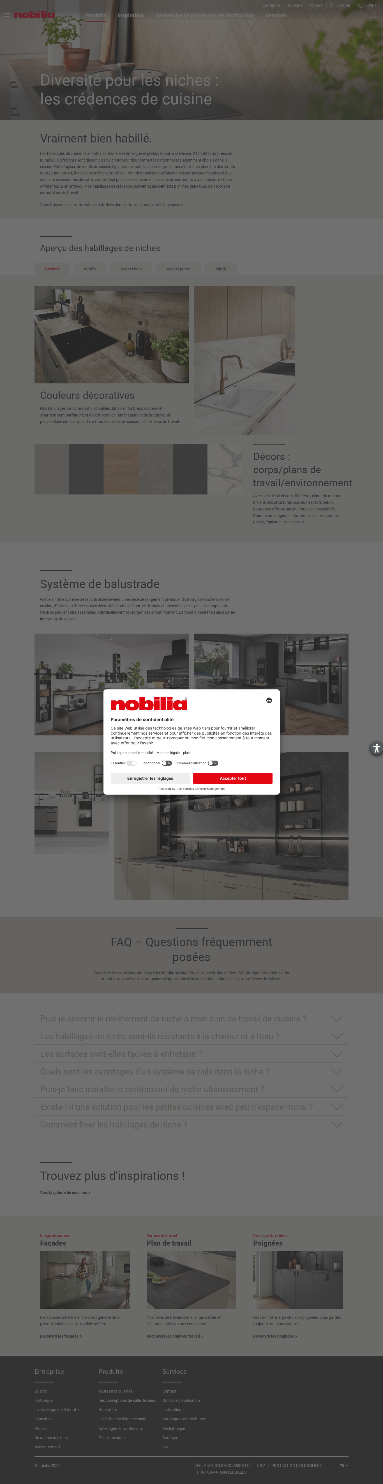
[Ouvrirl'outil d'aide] (377, 748)
